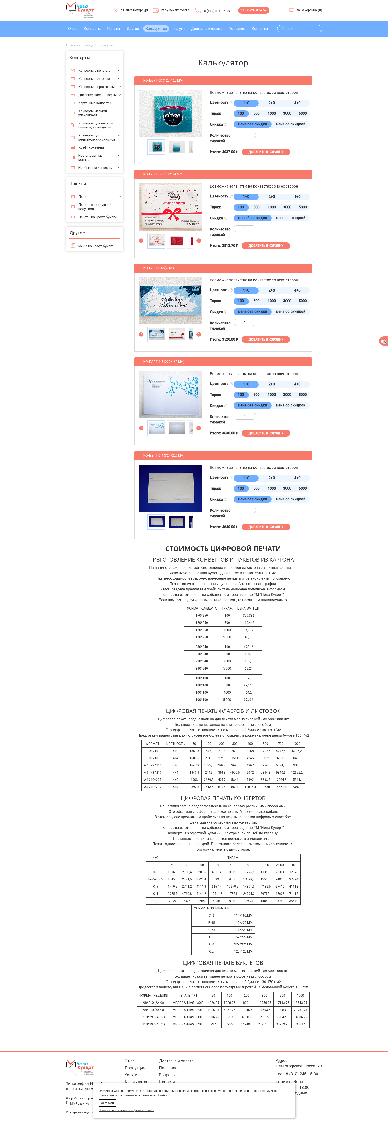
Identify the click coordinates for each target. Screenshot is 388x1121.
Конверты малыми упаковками (92, 113)
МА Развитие (79, 1103)
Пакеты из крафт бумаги (97, 217)
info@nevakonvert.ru (176, 10)
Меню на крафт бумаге (96, 246)
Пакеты (113, 29)
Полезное (237, 29)
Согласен (107, 1103)
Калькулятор (156, 29)
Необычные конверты (95, 168)
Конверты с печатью (94, 71)
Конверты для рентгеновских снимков (96, 137)
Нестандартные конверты (90, 158)
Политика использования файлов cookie (126, 1110)
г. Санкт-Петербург (134, 10)
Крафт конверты (91, 147)
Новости (167, 1081)
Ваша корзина (306, 10)
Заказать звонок (254, 10)
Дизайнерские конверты (97, 95)
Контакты (260, 29)
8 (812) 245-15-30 (217, 10)
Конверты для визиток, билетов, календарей (96, 125)
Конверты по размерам (96, 87)
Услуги (179, 29)
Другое (133, 29)
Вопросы (167, 1074)
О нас (72, 29)
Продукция (135, 1067)
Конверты (92, 29)
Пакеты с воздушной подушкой (94, 207)
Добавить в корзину (265, 152)
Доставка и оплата (206, 29)
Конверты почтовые (94, 79)
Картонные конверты (94, 103)
